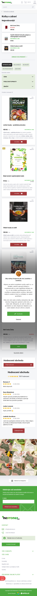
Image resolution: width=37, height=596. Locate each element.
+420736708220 (10, 532)
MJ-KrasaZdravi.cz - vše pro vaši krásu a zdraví (18, 581)
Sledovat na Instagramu (20, 480)
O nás (3, 558)
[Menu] (35, 2)
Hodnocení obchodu (18, 372)
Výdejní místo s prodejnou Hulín (10, 567)
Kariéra (4, 569)
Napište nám (5, 564)
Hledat (32, 7)
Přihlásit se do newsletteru (11, 506)
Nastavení (18, 319)
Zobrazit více (18, 430)
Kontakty (4, 561)
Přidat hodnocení (9, 364)
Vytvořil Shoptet (12, 593)
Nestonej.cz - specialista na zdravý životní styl (18, 583)
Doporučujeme (7, 64)
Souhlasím (20, 314)
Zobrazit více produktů (18, 56)
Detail (18, 346)
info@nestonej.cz (10, 529)
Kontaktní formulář (10, 544)
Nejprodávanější (8, 68)
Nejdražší (26, 64)
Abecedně (17, 68)
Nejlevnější (17, 64)
